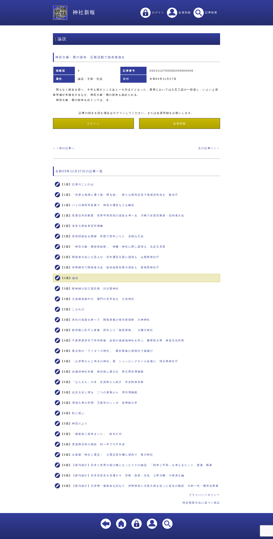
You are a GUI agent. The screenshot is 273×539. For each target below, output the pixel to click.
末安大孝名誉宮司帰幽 (87, 225)
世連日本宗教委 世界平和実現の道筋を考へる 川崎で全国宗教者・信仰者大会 (128, 215)
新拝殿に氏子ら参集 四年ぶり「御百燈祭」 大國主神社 (112, 330)
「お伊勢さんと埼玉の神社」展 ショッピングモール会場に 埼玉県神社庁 (125, 361)
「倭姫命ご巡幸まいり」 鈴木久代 (97, 433)
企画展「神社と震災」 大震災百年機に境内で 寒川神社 (112, 454)
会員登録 (184, 12)
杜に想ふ (78, 413)
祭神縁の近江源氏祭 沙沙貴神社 (95, 288)
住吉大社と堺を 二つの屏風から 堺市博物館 (105, 392)
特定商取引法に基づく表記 (201, 502)
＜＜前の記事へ (64, 148)
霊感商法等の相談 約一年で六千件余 (98, 444)
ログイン (157, 12)
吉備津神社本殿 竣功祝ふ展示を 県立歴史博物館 (108, 371)
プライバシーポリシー (204, 494)
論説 (75, 277)
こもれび (78, 309)
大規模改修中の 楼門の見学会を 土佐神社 (103, 298)
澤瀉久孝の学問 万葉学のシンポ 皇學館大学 (105, 402)
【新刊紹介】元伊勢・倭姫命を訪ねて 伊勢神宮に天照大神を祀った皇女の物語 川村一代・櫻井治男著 (145, 485)
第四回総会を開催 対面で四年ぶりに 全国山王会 (108, 236)
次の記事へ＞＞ (209, 148)
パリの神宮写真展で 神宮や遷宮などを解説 (103, 205)
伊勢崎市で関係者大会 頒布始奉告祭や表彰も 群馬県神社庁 (115, 267)
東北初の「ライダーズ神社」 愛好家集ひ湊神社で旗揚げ (112, 350)
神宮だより (80, 423)
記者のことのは (83, 184)
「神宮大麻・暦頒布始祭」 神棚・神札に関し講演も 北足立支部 (119, 246)
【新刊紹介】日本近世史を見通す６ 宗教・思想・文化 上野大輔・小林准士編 (128, 475)
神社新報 (84, 12)
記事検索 (210, 12)
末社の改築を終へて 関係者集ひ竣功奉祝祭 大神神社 (111, 319)
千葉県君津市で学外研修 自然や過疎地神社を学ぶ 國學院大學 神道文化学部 (128, 340)
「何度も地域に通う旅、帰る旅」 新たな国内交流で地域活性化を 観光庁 (125, 194)
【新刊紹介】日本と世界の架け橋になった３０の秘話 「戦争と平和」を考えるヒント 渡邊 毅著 (142, 465)
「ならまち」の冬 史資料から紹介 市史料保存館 (108, 381)
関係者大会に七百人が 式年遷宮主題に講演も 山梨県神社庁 (115, 257)
